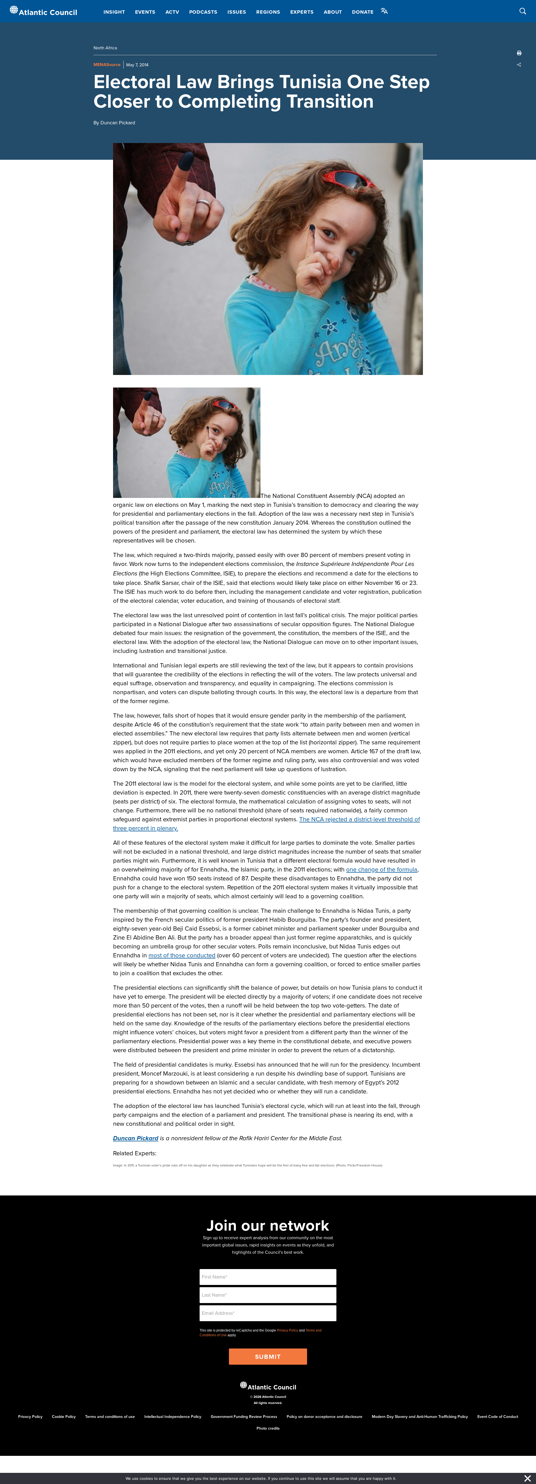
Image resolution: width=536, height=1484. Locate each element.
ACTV (172, 12)
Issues (237, 12)
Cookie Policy (64, 1416)
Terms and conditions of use (110, 1416)
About (333, 12)
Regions (268, 12)
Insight (114, 12)
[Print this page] (519, 53)
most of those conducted (182, 955)
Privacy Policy (287, 1330)
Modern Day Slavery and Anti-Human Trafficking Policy (420, 1416)
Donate (363, 12)
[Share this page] (519, 64)
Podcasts (203, 12)
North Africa (105, 48)
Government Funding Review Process (244, 1416)
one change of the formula (381, 869)
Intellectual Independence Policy (172, 1416)
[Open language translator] (384, 11)
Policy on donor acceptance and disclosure (324, 1416)
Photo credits (268, 1428)
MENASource (107, 64)
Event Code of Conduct (497, 1416)
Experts (302, 12)
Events (145, 12)
